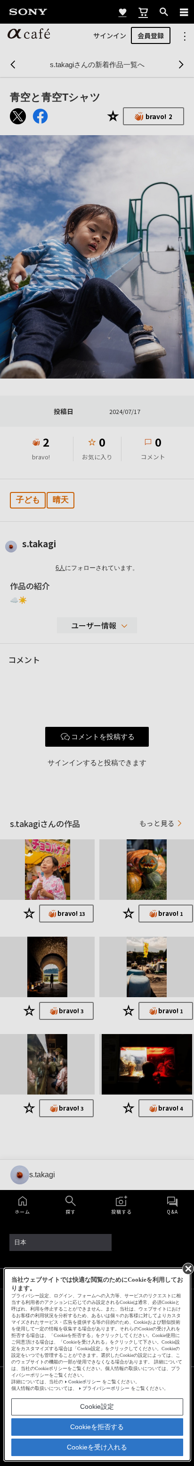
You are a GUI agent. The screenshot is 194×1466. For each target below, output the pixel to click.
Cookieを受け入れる (97, 1447)
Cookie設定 (97, 1406)
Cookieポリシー (84, 1381)
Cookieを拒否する (97, 1427)
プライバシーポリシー (105, 1388)
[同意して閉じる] (187, 1268)
